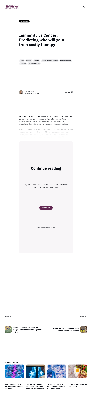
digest (50, 129)
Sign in (53, 227)
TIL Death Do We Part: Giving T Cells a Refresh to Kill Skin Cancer (56, 386)
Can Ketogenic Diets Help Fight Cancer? (77, 385)
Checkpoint (23, 63)
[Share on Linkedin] (71, 92)
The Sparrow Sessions (34, 63)
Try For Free (46, 208)
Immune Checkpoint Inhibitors (50, 60)
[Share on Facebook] (68, 92)
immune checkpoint (26, 132)
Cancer (22, 60)
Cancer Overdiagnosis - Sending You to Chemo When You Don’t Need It (35, 386)
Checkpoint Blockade (65, 60)
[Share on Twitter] (65, 92)
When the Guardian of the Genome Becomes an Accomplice (14, 386)
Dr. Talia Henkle (30, 91)
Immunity (28, 60)
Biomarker (36, 60)
